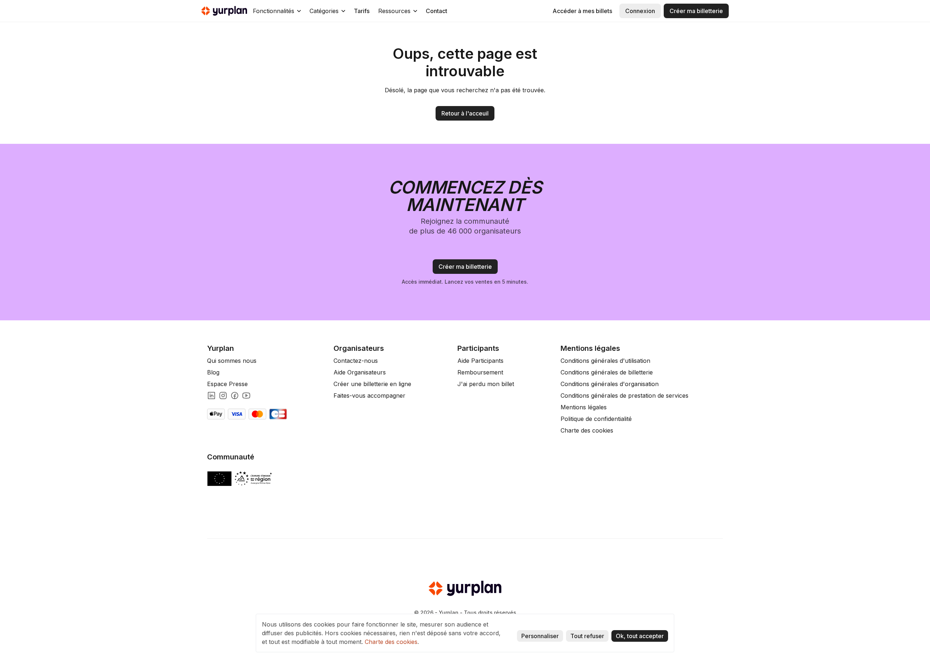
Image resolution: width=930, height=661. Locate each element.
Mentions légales (584, 407)
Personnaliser (540, 636)
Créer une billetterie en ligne (372, 384)
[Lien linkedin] (211, 395)
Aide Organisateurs (359, 372)
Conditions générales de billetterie (607, 372)
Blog (213, 372)
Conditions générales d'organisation (610, 384)
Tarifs (361, 11)
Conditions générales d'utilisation (605, 360)
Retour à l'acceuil (465, 113)
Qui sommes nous (231, 360)
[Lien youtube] (246, 395)
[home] (224, 11)
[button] (277, 11)
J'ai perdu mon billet (485, 384)
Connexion (640, 11)
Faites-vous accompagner (369, 395)
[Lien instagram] (223, 395)
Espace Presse (227, 384)
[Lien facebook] (234, 395)
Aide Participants (480, 360)
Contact (436, 11)
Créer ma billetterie (696, 11)
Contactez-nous (355, 360)
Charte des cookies (587, 430)
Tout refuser (587, 636)
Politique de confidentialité (596, 418)
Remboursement (480, 372)
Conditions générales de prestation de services (624, 395)
